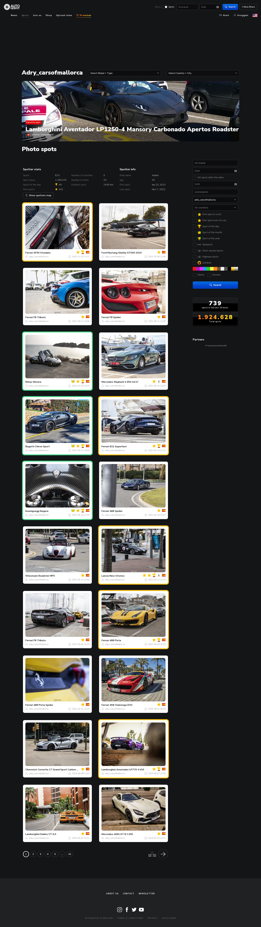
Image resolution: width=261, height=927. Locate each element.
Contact (128, 893)
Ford (104, 252)
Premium (85, 15)
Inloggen (242, 15)
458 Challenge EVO (121, 705)
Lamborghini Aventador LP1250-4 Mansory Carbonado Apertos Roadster (132, 129)
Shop (49, 15)
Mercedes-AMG (111, 834)
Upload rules (64, 15)
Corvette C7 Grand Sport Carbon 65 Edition (63, 769)
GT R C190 (126, 834)
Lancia (105, 576)
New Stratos (117, 576)
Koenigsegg (32, 511)
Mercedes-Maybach (113, 382)
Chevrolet (31, 769)
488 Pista (115, 640)
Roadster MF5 (46, 576)
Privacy (153, 918)
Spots (171, 7)
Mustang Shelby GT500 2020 (124, 252)
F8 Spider (115, 317)
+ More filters (248, 6)
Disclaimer (169, 918)
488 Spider (116, 511)
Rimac (28, 382)
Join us (37, 15)
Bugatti (29, 446)
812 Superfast (118, 446)
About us (112, 893)
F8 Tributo (40, 317)
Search (232, 6)
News (158, 7)
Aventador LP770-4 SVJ (130, 769)
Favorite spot (33, 122)
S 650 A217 (131, 382)
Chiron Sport (42, 446)
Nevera (37, 382)
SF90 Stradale (42, 252)
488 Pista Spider (43, 705)
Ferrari (29, 252)
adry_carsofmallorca (38, 256)
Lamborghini (109, 769)
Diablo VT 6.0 (48, 834)
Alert (226, 15)
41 (69, 854)
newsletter (147, 893)
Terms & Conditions (130, 918)
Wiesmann (31, 576)
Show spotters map (40, 195)
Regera (44, 511)
